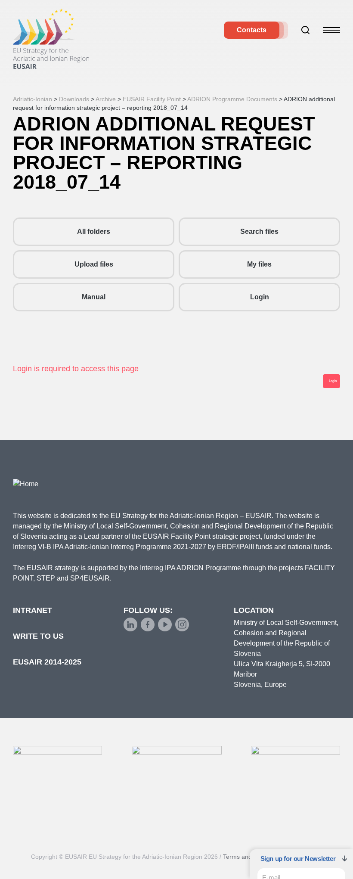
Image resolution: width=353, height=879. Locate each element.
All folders (93, 231)
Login (259, 297)
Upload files (93, 264)
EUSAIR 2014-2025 (47, 662)
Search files (259, 231)
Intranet (32, 610)
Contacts (251, 30)
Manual (93, 297)
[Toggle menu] (331, 30)
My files (259, 264)
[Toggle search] (305, 30)
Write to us (38, 636)
